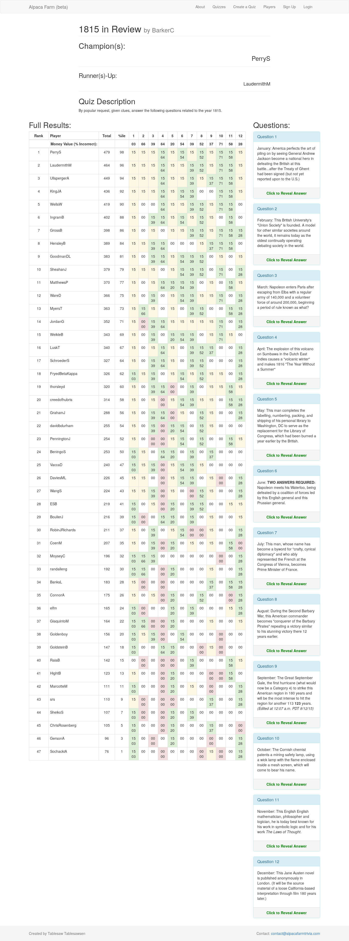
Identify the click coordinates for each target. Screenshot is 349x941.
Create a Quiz (244, 6)
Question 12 (268, 861)
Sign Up (289, 6)
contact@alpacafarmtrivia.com (295, 933)
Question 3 (267, 275)
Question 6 (267, 471)
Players (269, 6)
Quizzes (219, 6)
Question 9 (267, 666)
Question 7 (267, 532)
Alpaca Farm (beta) (48, 6)
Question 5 (267, 399)
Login (308, 6)
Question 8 (267, 599)
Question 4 (267, 337)
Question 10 (268, 738)
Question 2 (267, 208)
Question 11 (268, 800)
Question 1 (267, 136)
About (200, 6)
